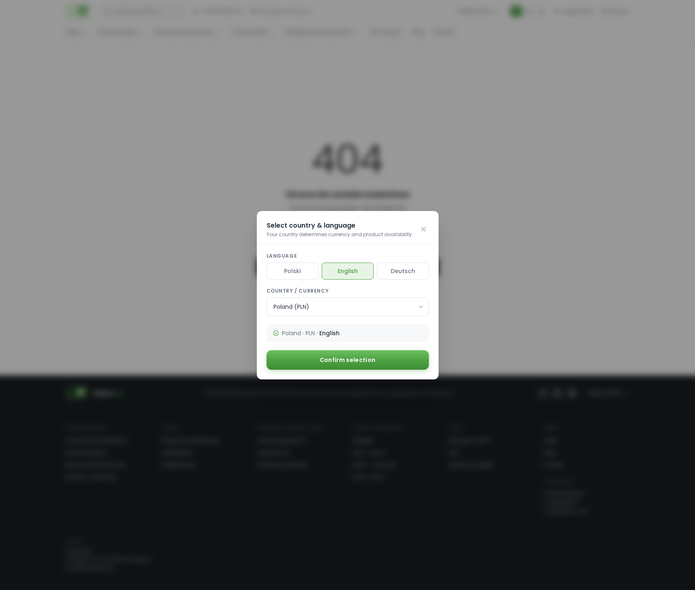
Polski (292, 271)
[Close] (423, 229)
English (348, 271)
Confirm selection (348, 360)
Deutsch (403, 271)
